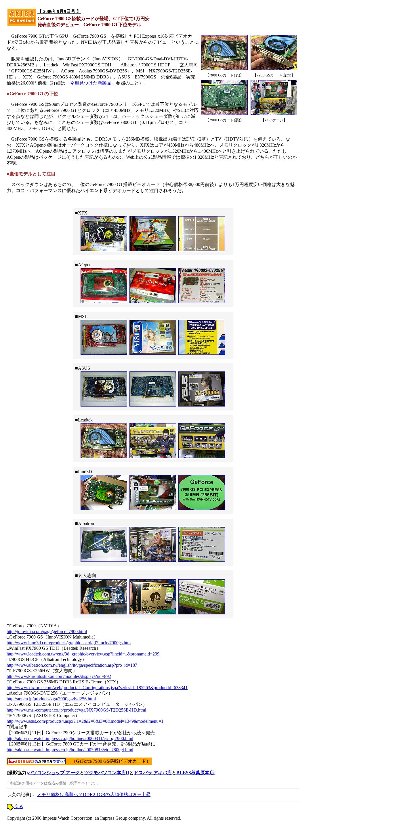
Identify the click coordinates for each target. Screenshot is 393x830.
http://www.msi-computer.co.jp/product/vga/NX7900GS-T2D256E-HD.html (76, 710)
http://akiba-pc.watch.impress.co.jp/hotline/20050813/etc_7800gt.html (70, 749)
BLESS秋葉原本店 (195, 772)
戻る (18, 806)
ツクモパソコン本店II (106, 772)
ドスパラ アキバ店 (153, 772)
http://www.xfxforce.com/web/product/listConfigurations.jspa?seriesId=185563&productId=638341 (97, 687)
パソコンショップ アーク (54, 772)
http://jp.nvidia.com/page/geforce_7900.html (47, 631)
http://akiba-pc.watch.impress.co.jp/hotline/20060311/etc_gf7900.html (70, 738)
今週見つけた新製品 (90, 82)
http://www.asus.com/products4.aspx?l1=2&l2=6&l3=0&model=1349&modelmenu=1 (85, 721)
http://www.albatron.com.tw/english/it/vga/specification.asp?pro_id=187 (72, 665)
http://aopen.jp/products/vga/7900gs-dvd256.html (51, 698)
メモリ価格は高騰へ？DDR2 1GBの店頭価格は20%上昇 (93, 794)
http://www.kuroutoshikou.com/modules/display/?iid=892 (59, 676)
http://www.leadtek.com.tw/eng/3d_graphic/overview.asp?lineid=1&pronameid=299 (83, 653)
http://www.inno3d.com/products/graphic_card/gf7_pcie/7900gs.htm (69, 642)
